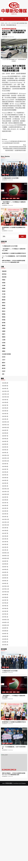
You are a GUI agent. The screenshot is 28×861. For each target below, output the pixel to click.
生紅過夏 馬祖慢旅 (6, 354)
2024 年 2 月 (5, 449)
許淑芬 (3, 371)
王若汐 (3, 359)
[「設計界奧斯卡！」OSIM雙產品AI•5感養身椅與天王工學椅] (14, 191)
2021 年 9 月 (5, 527)
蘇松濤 (3, 368)
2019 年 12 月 (5, 586)
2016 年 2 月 (5, 644)
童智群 (14, 28)
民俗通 (3, 342)
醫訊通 (3, 325)
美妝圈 (3, 308)
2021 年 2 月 (5, 547)
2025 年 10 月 (5, 396)
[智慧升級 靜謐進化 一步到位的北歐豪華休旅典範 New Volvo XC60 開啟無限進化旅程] (14, 762)
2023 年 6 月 (5, 472)
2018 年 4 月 (5, 639)
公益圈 (7, 223)
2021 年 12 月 (5, 519)
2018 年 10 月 (5, 625)
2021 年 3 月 (5, 544)
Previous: (14, 141)
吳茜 (3, 374)
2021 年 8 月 (5, 530)
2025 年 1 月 (5, 419)
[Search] (25, 18)
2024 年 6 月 (5, 438)
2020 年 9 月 (5, 561)
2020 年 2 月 (5, 580)
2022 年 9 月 (5, 497)
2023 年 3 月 (5, 480)
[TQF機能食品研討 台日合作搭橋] (14, 167)
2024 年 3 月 (5, 447)
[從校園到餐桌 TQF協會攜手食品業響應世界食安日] (14, 217)
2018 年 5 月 (5, 636)
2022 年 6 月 (5, 505)
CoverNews (16, 783)
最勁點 (3, 305)
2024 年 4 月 (5, 444)
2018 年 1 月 (5, 642)
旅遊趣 (3, 288)
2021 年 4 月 (5, 541)
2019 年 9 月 (5, 594)
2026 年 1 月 (5, 388)
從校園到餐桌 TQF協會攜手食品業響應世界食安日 (14, 253)
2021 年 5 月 (5, 538)
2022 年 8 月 (5, 500)
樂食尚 (3, 174)
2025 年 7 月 (5, 405)
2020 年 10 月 (5, 558)
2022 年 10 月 (5, 494)
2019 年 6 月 (5, 603)
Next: (14, 147)
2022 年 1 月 (5, 516)
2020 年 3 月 (5, 577)
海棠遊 (3, 282)
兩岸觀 (3, 322)
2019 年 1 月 (5, 616)
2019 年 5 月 (5, 605)
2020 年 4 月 (5, 575)
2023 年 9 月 (5, 463)
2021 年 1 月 (5, 550)
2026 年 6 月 (5, 383)
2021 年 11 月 (5, 522)
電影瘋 (3, 317)
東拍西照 (4, 277)
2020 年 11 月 (5, 555)
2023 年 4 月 (5, 477)
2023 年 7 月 (5, 469)
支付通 (3, 294)
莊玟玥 (7, 28)
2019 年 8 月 (5, 597)
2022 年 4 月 (5, 511)
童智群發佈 (5, 36)
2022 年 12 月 (5, 488)
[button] (2, 18)
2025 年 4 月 (5, 410)
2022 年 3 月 (5, 513)
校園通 (3, 331)
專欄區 (3, 345)
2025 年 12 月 (5, 391)
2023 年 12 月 (5, 455)
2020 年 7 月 (5, 566)
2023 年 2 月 (5, 483)
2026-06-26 (11, 179)
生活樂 (3, 198)
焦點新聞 (4, 271)
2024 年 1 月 (5, 452)
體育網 (3, 299)
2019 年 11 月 (5, 589)
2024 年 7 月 (5, 435)
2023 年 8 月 (5, 466)
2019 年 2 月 (5, 614)
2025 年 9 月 (5, 399)
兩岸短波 (4, 274)
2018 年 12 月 (5, 619)
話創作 (3, 334)
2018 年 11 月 (5, 622)
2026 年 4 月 (5, 385)
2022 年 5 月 (5, 508)
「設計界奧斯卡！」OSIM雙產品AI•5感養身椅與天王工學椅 (13, 249)
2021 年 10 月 (5, 525)
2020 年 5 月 (5, 572)
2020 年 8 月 (5, 564)
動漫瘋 (3, 314)
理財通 (3, 291)
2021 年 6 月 (5, 536)
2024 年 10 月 (5, 427)
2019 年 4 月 (5, 608)
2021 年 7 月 (5, 533)
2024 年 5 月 (5, 441)
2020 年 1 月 (5, 583)
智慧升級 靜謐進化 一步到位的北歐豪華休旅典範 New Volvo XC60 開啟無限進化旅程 (13, 261)
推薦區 (3, 351)
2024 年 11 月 (5, 424)
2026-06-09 (11, 205)
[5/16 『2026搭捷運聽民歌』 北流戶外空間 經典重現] (14, 736)
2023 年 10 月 (5, 461)
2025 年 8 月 (5, 402)
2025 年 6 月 (5, 408)
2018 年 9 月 (5, 628)
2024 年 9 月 (5, 430)
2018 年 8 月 (5, 630)
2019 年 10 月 (5, 591)
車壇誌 (3, 28)
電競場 (3, 337)
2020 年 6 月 (5, 569)
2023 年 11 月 (5, 458)
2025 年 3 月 (5, 413)
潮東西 (3, 302)
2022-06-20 (11, 36)
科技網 (3, 297)
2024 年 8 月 (5, 433)
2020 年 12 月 (5, 552)
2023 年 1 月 (5, 486)
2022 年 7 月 (5, 502)
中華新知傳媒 (14, 11)
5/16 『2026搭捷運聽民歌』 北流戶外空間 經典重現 (14, 256)
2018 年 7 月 (5, 633)
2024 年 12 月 (5, 422)
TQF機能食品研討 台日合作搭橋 (10, 178)
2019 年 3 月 (5, 611)
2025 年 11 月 (5, 394)
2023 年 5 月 (5, 474)
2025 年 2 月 (5, 416)
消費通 (7, 198)
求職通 (3, 348)
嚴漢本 (11, 28)
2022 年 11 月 (5, 491)
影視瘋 (3, 319)
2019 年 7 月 (5, 600)
